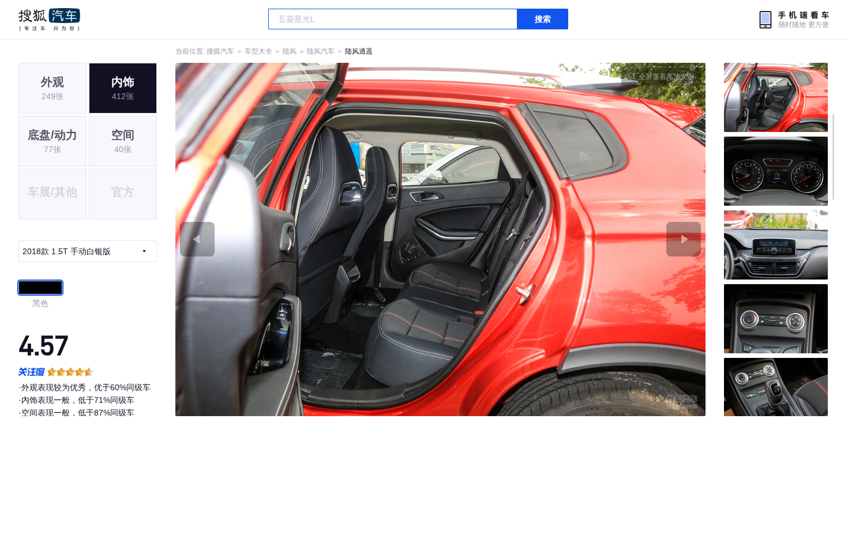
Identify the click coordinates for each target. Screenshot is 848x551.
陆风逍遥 (359, 51)
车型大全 (258, 51)
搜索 (543, 19)
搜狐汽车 (49, 19)
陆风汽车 (321, 51)
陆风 (290, 51)
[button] (308, 239)
